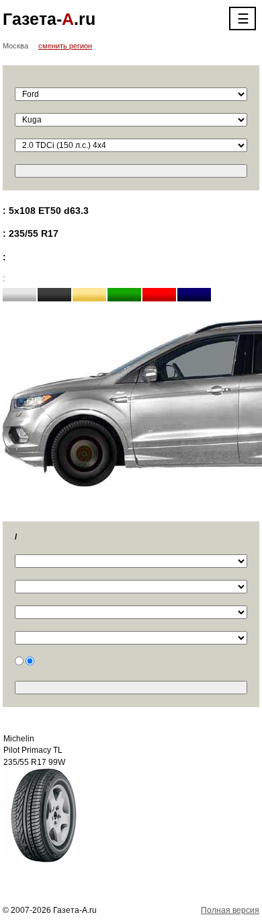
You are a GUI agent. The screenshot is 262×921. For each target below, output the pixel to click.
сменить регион (65, 46)
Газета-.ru (49, 18)
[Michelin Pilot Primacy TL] (43, 814)
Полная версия (230, 910)
